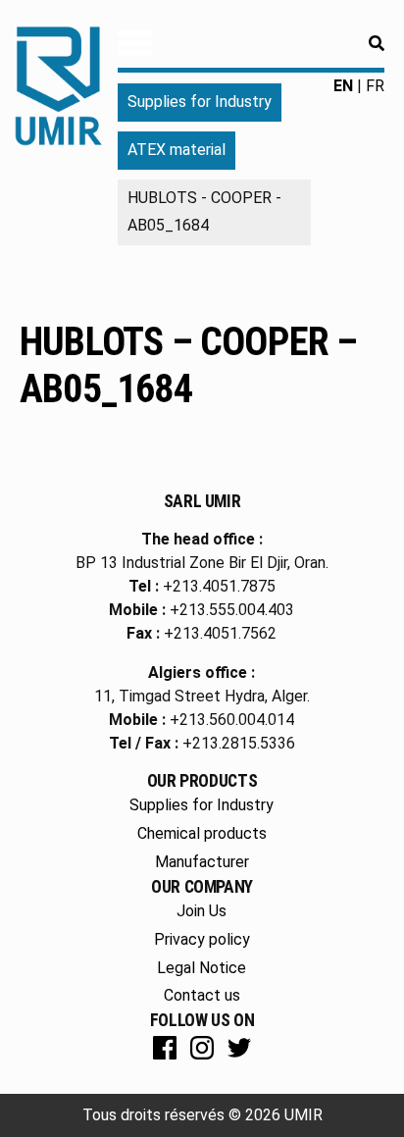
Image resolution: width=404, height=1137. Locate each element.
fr (375, 86)
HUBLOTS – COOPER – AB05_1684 (189, 365)
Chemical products (202, 833)
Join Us (202, 911)
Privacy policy (202, 939)
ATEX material (176, 149)
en (343, 86)
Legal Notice (201, 967)
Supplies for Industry (199, 101)
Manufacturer (202, 862)
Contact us (202, 995)
